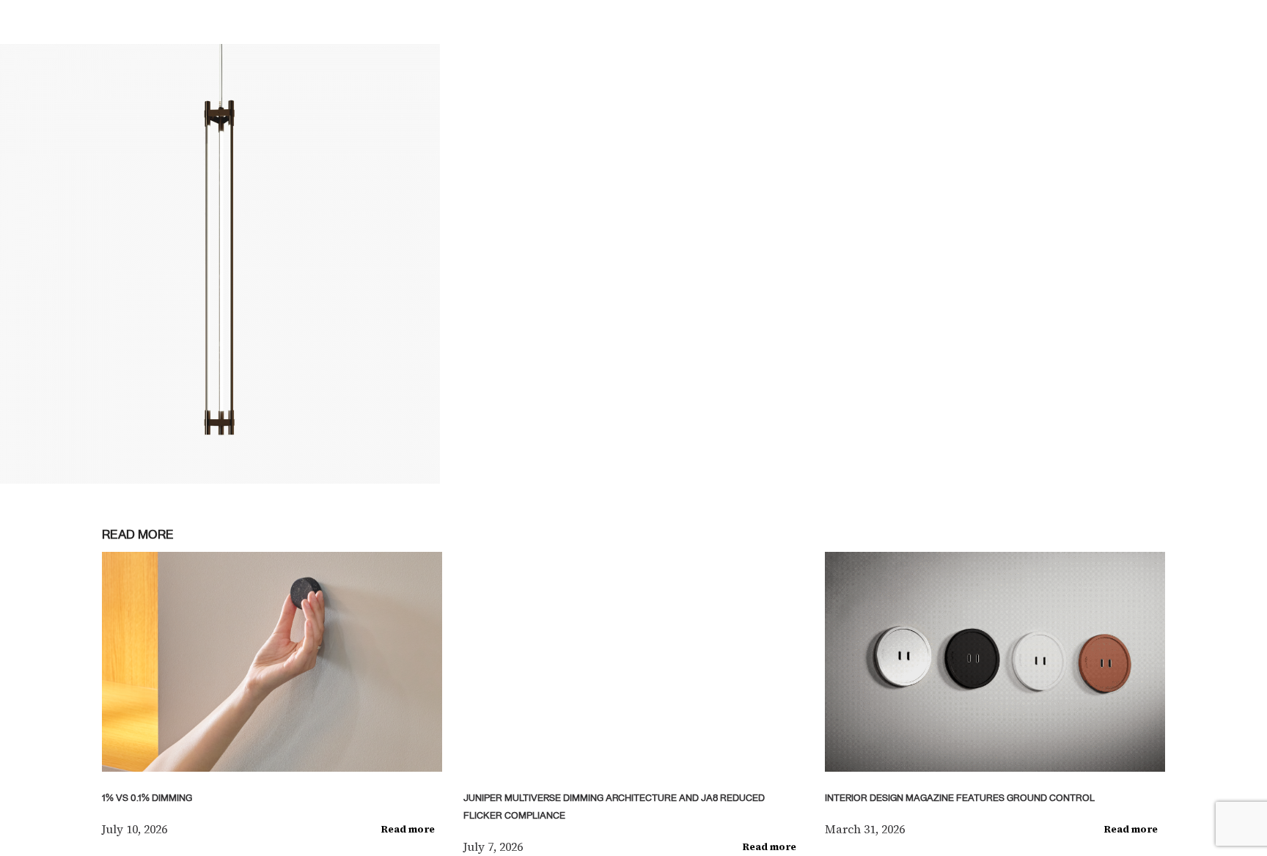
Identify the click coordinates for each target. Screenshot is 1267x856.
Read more (408, 829)
